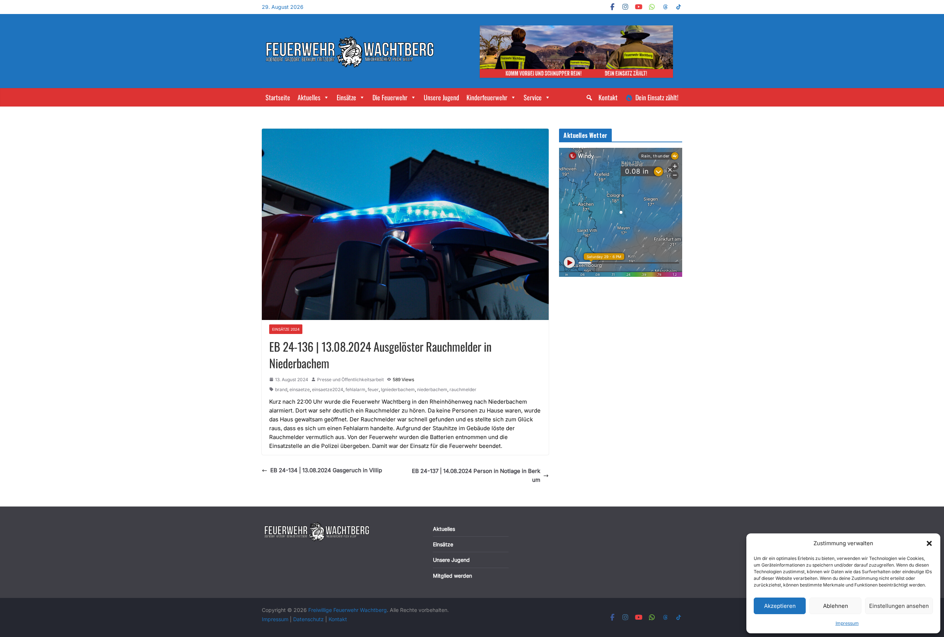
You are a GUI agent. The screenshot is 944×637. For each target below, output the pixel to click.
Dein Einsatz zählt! (656, 97)
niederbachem (432, 389)
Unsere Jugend (441, 97)
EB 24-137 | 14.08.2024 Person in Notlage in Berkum (476, 475)
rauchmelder (463, 389)
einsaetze (299, 389)
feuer (373, 389)
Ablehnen (835, 605)
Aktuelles (309, 97)
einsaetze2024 (327, 389)
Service (533, 97)
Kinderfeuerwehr (486, 97)
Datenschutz (309, 619)
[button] (929, 543)
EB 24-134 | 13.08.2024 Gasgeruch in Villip (326, 470)
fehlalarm (355, 389)
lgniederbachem (398, 389)
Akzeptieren (780, 605)
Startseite (278, 97)
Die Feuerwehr (389, 97)
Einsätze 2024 (285, 329)
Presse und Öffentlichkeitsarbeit (350, 379)
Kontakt (608, 97)
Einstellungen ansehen (899, 605)
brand (281, 389)
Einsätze (346, 97)
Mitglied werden (452, 575)
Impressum (847, 623)
